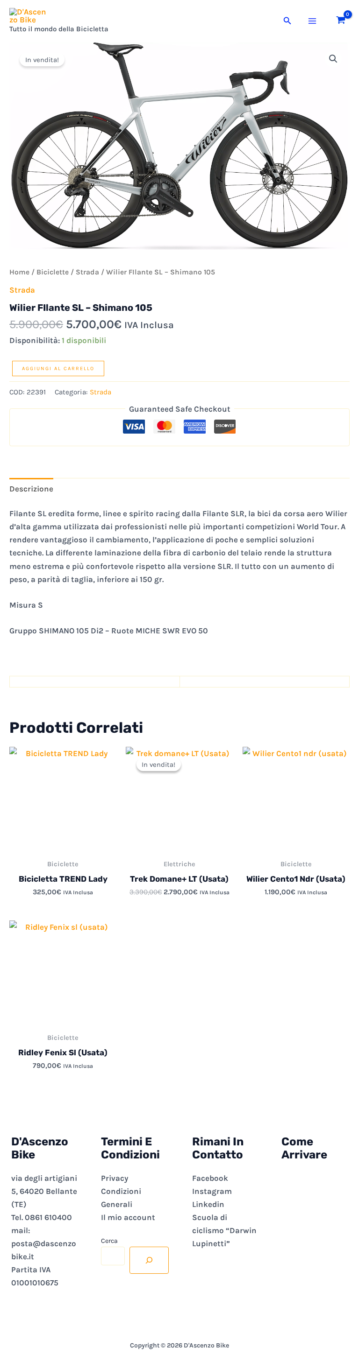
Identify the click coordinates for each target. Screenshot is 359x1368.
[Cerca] (149, 1260)
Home (19, 272)
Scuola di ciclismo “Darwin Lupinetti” (224, 1230)
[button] (287, 21)
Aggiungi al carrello (58, 368)
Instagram (212, 1191)
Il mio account (128, 1217)
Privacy (114, 1178)
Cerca (109, 1241)
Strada (87, 272)
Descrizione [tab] (31, 488)
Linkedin (208, 1204)
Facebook (210, 1178)
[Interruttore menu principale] (312, 21)
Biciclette (52, 272)
